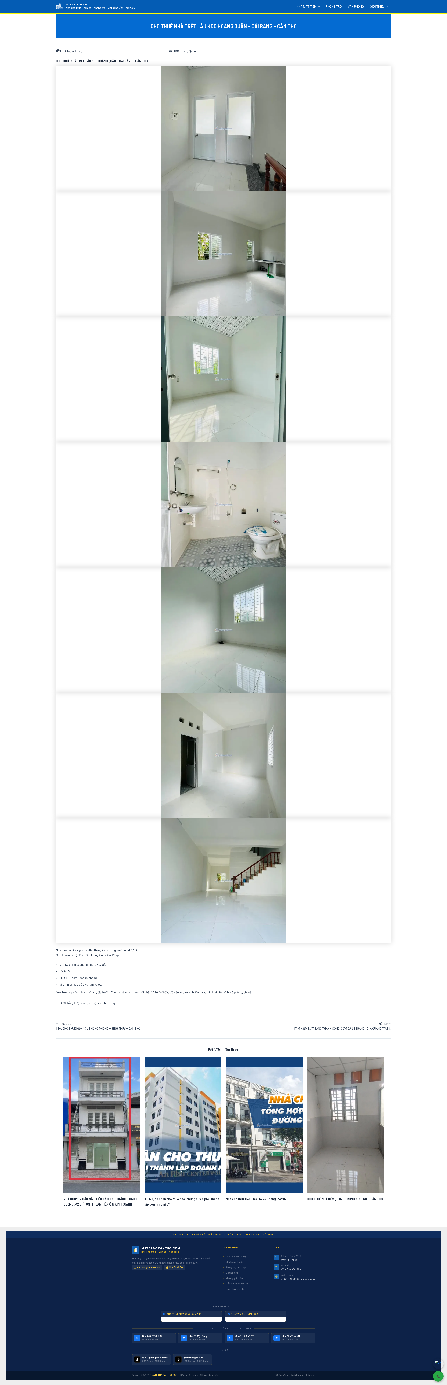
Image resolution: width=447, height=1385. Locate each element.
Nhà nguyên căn (234, 1278)
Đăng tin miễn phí (235, 1289)
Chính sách (282, 1375)
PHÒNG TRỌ (334, 6)
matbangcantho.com (148, 1267)
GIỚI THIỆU (377, 6)
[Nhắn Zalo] (438, 1363)
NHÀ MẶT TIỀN (306, 6)
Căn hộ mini (232, 1272)
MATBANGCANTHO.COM (76, 4)
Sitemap (310, 1375)
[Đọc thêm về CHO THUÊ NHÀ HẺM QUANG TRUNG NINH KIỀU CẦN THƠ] (345, 1125)
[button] (318, 6)
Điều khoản (297, 1375)
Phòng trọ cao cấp (236, 1267)
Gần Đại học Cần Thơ (237, 1283)
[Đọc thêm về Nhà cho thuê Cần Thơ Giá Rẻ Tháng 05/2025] (264, 1125)
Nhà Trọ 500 (176, 1267)
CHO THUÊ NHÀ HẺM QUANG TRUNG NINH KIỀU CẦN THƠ (345, 1199)
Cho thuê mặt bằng (236, 1256)
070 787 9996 (289, 1259)
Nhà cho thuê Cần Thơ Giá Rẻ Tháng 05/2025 (257, 1199)
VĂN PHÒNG (356, 6)
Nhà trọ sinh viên (234, 1262)
